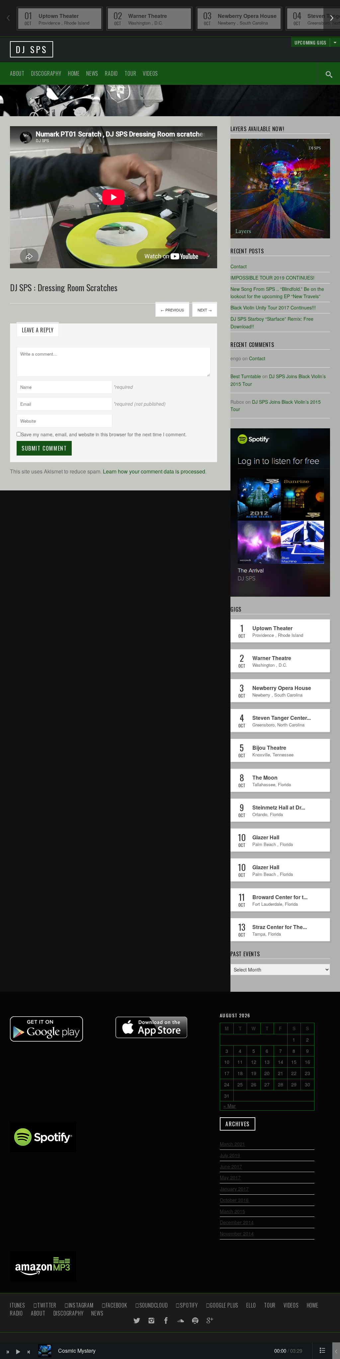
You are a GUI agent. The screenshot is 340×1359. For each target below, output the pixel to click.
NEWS (92, 73)
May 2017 (230, 1177)
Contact (238, 266)
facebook (116, 1305)
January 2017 (234, 1188)
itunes (17, 1305)
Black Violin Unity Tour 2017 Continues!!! (273, 307)
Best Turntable (245, 376)
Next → (205, 309)
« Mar (229, 1105)
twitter (46, 1305)
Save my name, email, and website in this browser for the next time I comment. (104, 434)
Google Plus (224, 1305)
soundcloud (153, 1305)
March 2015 (232, 1211)
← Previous (172, 309)
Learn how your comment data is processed (154, 471)
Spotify (189, 1305)
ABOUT (17, 73)
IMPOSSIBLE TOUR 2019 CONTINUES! (272, 277)
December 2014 (237, 1222)
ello (251, 1305)
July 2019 (230, 1155)
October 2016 (234, 1200)
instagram (81, 1305)
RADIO (111, 73)
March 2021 (232, 1144)
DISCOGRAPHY (46, 73)
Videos (150, 73)
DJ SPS (31, 49)
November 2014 (237, 1233)
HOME (74, 73)
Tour (130, 73)
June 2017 (231, 1166)
